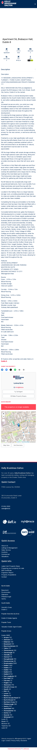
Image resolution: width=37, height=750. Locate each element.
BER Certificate (6, 570)
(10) (10, 650)
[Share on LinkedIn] (2, 370)
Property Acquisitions (8, 575)
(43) (8, 683)
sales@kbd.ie (5, 508)
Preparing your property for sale (12, 568)
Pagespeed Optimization (14, 748)
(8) (10, 661)
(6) (11, 646)
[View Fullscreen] (3, 420)
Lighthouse (26, 748)
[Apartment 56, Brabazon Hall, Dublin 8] (12, 19)
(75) (9, 685)
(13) (8, 637)
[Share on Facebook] (6, 370)
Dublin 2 (4, 609)
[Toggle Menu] (35, 4)
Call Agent (19, 391)
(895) (5, 635)
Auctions (4, 552)
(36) (9, 708)
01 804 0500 (5, 506)
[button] (18, 425)
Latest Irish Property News (10, 566)
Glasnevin (4, 594)
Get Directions (18, 445)
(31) (9, 644)
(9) (8, 657)
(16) (8, 642)
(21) (8, 717)
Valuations (4, 556)
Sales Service (6, 550)
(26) (10, 704)
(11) (7, 648)
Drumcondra (5, 592)
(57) (8, 706)
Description (5, 69)
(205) (10, 663)
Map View (6, 445)
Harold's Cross (6, 607)
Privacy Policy (15, 740)
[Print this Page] (24, 370)
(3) (5, 723)
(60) (8, 665)
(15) (8, 678)
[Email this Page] (11, 370)
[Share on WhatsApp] (15, 370)
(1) (4, 719)
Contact (4, 577)
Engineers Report (7, 572)
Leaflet (18, 442)
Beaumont (4, 590)
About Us (4, 546)
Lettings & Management (9, 548)
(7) (8, 640)
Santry (3, 599)
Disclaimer (24, 740)
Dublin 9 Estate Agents (9, 618)
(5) (9, 652)
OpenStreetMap (25, 442)
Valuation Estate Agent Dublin (11, 627)
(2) (6, 726)
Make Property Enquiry (19, 396)
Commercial (5, 554)
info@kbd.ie (19, 387)
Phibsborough (6, 597)
